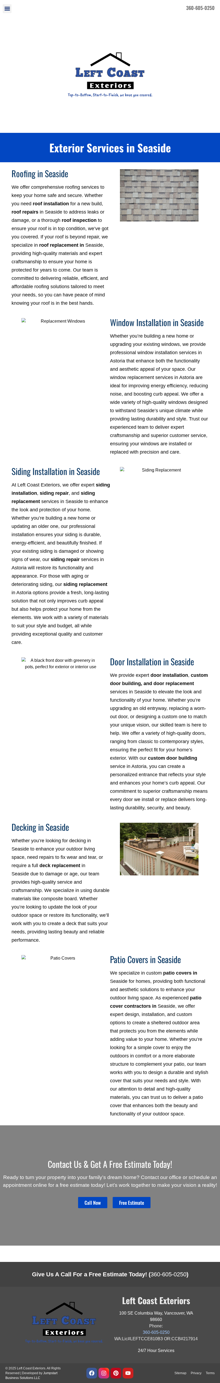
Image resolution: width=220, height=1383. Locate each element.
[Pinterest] (116, 1373)
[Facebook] (91, 1373)
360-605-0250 (168, 1274)
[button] (7, 8)
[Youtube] (128, 1373)
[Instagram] (103, 1373)
